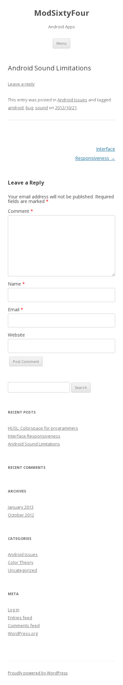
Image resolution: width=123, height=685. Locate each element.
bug (29, 108)
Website (16, 335)
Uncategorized (22, 570)
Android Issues (72, 100)
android (16, 108)
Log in (13, 610)
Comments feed (24, 625)
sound (41, 108)
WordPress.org (23, 633)
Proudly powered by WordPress (38, 673)
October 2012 (21, 515)
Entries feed (20, 618)
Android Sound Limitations (34, 444)
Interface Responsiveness (34, 436)
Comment (20, 211)
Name (16, 284)
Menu (61, 43)
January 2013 (20, 507)
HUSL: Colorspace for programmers (43, 428)
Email (15, 309)
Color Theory (20, 562)
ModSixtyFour (61, 13)
